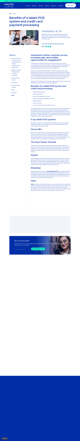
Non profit (62, 394)
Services (41, 5)
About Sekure (26, 385)
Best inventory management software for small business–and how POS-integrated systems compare (17, 295)
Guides (54, 352)
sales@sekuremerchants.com (10, 392)
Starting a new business (38, 391)
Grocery (62, 389)
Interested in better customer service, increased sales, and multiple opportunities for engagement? (16, 63)
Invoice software (39, 414)
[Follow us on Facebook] (7, 405)
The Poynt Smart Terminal (16, 86)
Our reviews (25, 389)
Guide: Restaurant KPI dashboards (60, 293)
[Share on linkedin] (50, 46)
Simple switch (51, 408)
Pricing (28, 5)
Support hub (50, 385)
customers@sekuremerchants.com (11, 393)
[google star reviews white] (16, 427)
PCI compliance (51, 406)
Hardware (62, 390)
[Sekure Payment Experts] (9, 5)
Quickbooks (50, 410)
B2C (56, 31)
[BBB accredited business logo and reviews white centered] (38, 427)
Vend (13, 95)
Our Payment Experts (27, 387)
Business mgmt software (38, 399)
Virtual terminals (38, 412)
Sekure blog (50, 392)
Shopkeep (14, 92)
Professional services (65, 399)
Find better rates (39, 385)
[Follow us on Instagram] (12, 405)
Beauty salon (63, 385)
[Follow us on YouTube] (15, 405)
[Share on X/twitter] (48, 46)
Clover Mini (14, 82)
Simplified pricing (26, 404)
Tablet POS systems (39, 408)
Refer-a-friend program (51, 389)
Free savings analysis (52, 387)
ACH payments (38, 416)
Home (10, 13)
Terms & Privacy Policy (30, 438)
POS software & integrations (48, 31)
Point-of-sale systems (38, 406)
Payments (34, 5)
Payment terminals (39, 410)
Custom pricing (26, 399)
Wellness (62, 405)
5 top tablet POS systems (16, 79)
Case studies (56, 365)
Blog (14, 13)
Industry (47, 5)
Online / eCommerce (64, 398)
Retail (61, 403)
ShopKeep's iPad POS (52, 171)
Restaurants (63, 401)
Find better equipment (37, 388)
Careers (74, 2)
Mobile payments (39, 404)
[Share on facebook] (46, 46)
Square (13, 90)
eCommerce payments (38, 402)
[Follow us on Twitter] (5, 405)
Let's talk (25, 392)
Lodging (62, 396)
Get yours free (40, 208)
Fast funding (50, 405)
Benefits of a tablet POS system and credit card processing (16, 72)
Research (55, 359)
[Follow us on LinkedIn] (10, 405)
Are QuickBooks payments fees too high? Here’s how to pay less (40, 294)
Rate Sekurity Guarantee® (26, 407)
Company (60, 5)
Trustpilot (6, 430)
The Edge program (27, 401)
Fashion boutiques (64, 387)
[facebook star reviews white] (26, 427)
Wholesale (62, 406)
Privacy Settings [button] (4, 438)
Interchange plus (26, 403)
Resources (53, 5)
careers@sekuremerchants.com (11, 395)
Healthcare (62, 392)
